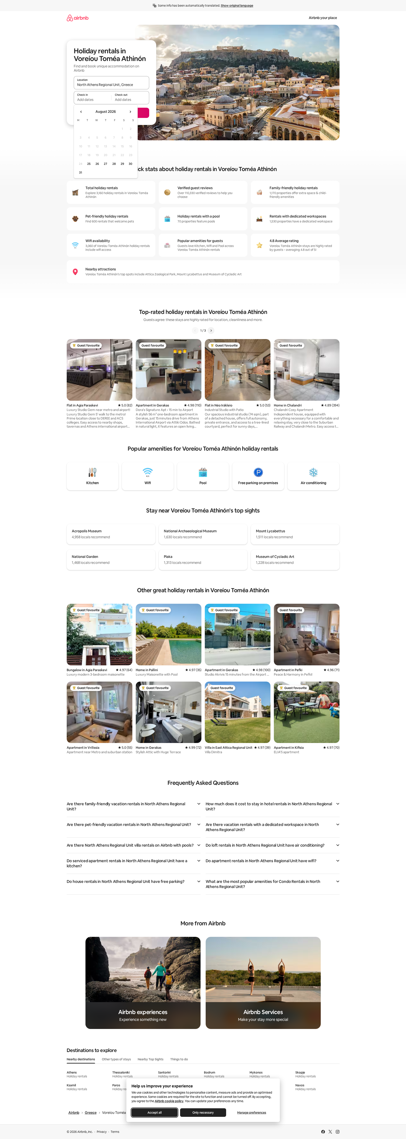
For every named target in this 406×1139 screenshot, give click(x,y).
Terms (115, 1132)
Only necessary (203, 1112)
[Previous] (195, 330)
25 (89, 164)
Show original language (237, 5)
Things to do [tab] (179, 1059)
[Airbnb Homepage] (77, 18)
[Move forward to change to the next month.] (130, 111)
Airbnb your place (323, 18)
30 (130, 164)
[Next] (211, 330)
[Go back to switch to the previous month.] (81, 111)
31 (80, 172)
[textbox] (92, 99)
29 (122, 164)
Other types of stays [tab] (116, 1059)
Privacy (102, 1132)
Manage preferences (251, 1112)
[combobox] (111, 84)
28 (114, 164)
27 (105, 164)
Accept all (154, 1112)
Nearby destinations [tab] (81, 1059)
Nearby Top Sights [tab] (150, 1059)
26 (97, 164)
